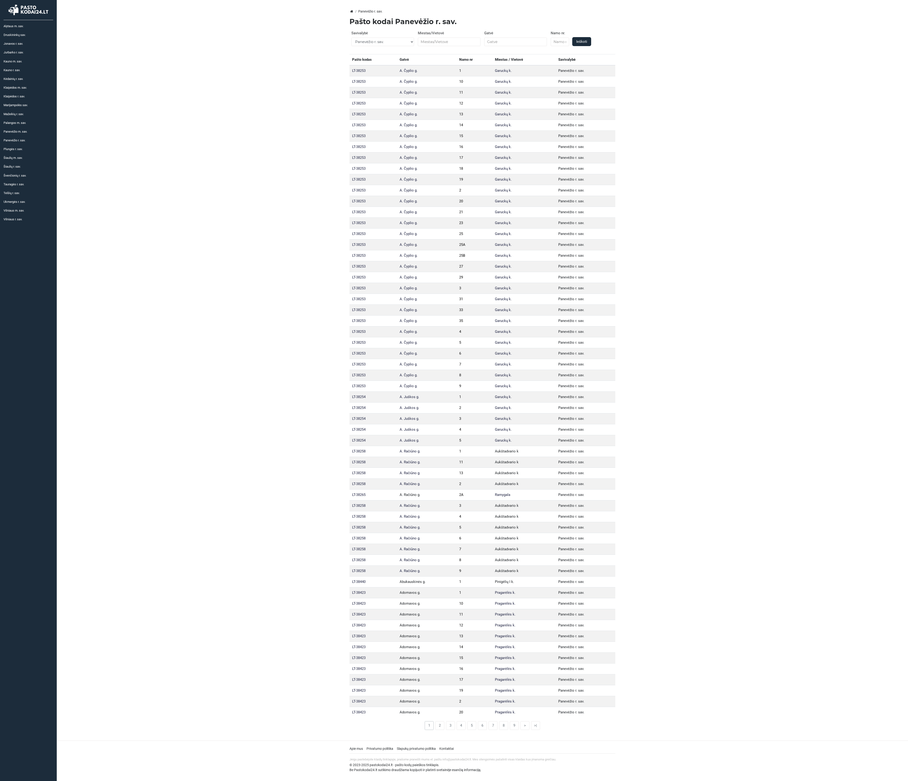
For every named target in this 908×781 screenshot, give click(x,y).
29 (461, 277)
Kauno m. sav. (13, 61)
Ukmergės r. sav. (14, 202)
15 (461, 136)
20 (461, 201)
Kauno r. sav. (12, 70)
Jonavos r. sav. (13, 43)
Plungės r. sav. (13, 149)
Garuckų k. (503, 71)
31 (461, 299)
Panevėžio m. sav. (15, 131)
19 (461, 179)
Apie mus (356, 749)
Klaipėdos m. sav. (15, 87)
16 (461, 147)
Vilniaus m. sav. (14, 210)
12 (461, 103)
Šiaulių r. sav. (12, 166)
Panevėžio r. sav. (14, 140)
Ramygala (502, 495)
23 (461, 223)
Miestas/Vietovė (431, 33)
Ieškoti (581, 41)
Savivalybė (359, 33)
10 (461, 81)
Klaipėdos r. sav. (14, 96)
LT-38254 (359, 397)
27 (461, 266)
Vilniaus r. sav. (13, 219)
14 (461, 125)
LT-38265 (359, 495)
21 (461, 212)
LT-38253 (359, 71)
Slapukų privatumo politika (416, 749)
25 (461, 234)
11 (461, 92)
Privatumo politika (380, 749)
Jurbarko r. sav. (13, 52)
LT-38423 (359, 592)
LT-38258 (359, 451)
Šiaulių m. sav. (13, 158)
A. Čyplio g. (409, 71)
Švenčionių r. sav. (15, 175)
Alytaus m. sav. (13, 26)
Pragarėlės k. (505, 592)
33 (461, 310)
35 (461, 321)
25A (462, 245)
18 (461, 168)
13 (461, 114)
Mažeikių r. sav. (14, 114)
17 (461, 158)
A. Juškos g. (409, 397)
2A (461, 495)
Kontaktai (446, 749)
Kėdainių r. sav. (13, 79)
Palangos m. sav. (15, 123)
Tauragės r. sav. (14, 184)
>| (535, 725)
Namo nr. (558, 33)
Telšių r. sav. (12, 193)
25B (462, 255)
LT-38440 (359, 582)
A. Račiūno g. (410, 451)
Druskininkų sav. (15, 35)
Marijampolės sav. (16, 105)
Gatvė (488, 33)
